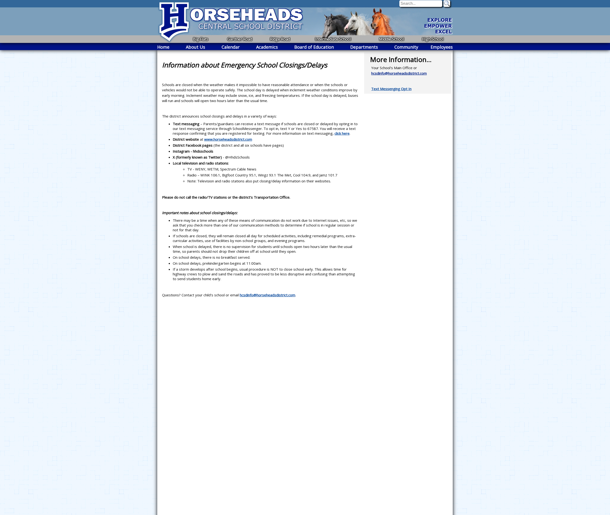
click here (342, 133)
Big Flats (200, 39)
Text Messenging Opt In (391, 88)
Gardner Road (239, 39)
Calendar (231, 47)
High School (432, 39)
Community (406, 47)
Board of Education (314, 47)
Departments (364, 47)
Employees (442, 47)
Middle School (391, 39)
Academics (267, 47)
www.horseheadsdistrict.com (228, 139)
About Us (195, 47)
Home (163, 47)
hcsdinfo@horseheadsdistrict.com (267, 295)
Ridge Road (280, 39)
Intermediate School (333, 39)
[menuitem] (163, 47)
